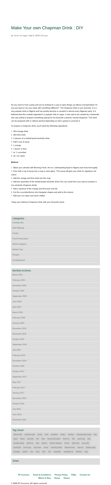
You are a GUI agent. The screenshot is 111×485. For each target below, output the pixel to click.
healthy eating (19, 443)
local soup (27, 447)
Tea (49, 452)
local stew (37, 447)
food (43, 439)
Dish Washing (18, 228)
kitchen (44, 443)
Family (15, 233)
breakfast (54, 434)
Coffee (62, 434)
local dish (85, 443)
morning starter (56, 447)
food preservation (54, 439)
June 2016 (17, 414)
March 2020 (17, 312)
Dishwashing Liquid (83, 434)
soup (37, 452)
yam (86, 452)
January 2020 (18, 323)
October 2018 (18, 366)
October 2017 (18, 371)
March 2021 (17, 275)
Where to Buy (44, 478)
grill (89, 439)
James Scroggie (20, 35)
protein (25, 452)
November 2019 (19, 334)
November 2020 (19, 285)
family (22, 439)
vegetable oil (68, 452)
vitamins (79, 452)
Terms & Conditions (42, 475)
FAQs (73, 475)
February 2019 (18, 355)
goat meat (81, 439)
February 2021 (18, 280)
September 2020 (19, 296)
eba (95, 434)
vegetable (57, 452)
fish (37, 439)
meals (46, 447)
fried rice (66, 439)
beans (40, 434)
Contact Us (85, 475)
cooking (71, 434)
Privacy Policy (61, 475)
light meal (75, 443)
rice (31, 452)
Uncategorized (18, 260)
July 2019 (16, 350)
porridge (17, 452)
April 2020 (16, 307)
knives (67, 443)
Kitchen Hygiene (19, 244)
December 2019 (19, 328)
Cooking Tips (18, 222)
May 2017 (16, 382)
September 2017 (19, 377)
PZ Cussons (23, 475)
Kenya (57, 478)
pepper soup (90, 447)
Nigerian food (70, 447)
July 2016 (16, 409)
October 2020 (18, 291)
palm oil (80, 447)
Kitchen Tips (17, 249)
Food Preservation (20, 239)
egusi (16, 439)
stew (43, 452)
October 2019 (18, 339)
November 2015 (19, 420)
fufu (73, 439)
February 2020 (18, 317)
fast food (30, 439)
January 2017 (18, 393)
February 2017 (18, 387)
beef (46, 434)
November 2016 (19, 398)
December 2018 (19, 361)
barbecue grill (30, 434)
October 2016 (18, 404)
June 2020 (17, 301)
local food (17, 447)
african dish (18, 434)
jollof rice (30, 443)
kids (37, 443)
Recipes (44, 35)
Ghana (67, 478)
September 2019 (19, 344)
